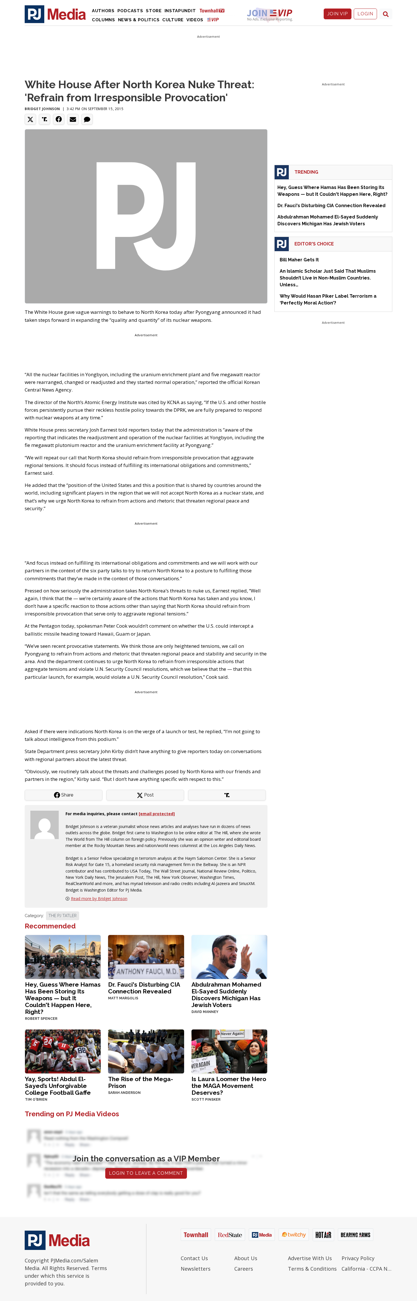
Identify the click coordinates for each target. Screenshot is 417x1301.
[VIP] (213, 19)
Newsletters (195, 1268)
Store (154, 10)
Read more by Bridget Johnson (99, 898)
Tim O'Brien (36, 1100)
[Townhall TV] (214, 10)
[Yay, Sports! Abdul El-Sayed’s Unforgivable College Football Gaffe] (63, 1050)
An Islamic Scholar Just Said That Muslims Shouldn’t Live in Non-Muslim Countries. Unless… (328, 277)
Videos (194, 19)
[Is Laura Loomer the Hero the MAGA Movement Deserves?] (229, 1050)
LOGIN (365, 13)
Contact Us (194, 1258)
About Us (245, 1258)
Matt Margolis (123, 998)
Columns (103, 19)
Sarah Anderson (124, 1093)
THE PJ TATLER (63, 915)
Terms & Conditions (312, 1268)
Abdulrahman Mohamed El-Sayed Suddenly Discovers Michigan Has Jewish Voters (226, 994)
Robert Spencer (41, 1019)
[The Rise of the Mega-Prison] (146, 1050)
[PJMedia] (55, 14)
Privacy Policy (358, 1258)
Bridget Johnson (42, 108)
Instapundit (180, 10)
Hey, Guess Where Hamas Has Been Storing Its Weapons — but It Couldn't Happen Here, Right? (63, 998)
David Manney (204, 1012)
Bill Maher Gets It (299, 259)
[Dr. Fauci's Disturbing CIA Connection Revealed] (146, 956)
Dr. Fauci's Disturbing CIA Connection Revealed (144, 988)
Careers (243, 1268)
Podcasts (130, 10)
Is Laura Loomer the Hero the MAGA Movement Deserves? (228, 1085)
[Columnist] (46, 824)
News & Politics (139, 19)
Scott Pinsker (205, 1100)
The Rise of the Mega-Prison (140, 1082)
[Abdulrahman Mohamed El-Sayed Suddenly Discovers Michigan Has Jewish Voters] (229, 956)
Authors (103, 10)
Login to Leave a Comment (146, 1173)
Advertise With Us (310, 1258)
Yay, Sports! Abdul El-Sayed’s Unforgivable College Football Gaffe (58, 1085)
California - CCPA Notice (367, 1268)
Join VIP (337, 13)
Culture (173, 19)
